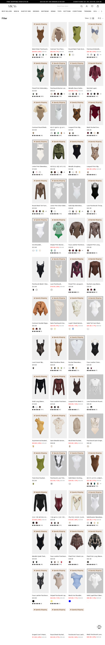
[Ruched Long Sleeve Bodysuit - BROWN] (88, 290)
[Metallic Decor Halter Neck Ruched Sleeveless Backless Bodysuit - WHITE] (69, 94)
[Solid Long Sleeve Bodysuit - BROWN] (40, 407)
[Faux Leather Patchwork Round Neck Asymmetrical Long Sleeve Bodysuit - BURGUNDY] (73, 250)
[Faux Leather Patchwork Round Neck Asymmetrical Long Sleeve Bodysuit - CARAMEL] (79, 250)
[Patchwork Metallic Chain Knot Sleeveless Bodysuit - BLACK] (94, 55)
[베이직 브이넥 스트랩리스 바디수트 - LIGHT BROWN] (98, 483)
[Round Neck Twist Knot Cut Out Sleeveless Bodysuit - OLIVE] (69, 55)
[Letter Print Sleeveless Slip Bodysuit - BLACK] (33, 172)
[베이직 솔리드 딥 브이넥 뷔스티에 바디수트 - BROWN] (61, 133)
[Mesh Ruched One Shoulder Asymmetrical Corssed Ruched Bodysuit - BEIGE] (94, 133)
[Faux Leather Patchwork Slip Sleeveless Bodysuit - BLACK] (51, 562)
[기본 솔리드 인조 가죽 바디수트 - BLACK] (55, 523)
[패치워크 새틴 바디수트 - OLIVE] (51, 172)
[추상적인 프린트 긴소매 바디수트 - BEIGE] (69, 523)
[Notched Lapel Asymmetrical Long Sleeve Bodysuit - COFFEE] (98, 94)
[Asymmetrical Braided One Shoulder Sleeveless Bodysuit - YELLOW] (33, 446)
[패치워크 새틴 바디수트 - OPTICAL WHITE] (58, 172)
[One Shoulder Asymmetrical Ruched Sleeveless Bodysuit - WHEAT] (40, 250)
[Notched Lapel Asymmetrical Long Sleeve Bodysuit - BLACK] (94, 94)
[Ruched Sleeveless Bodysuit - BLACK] (73, 368)
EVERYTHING (77, 11)
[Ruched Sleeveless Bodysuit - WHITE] (69, 368)
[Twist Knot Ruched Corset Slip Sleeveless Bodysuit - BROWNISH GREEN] (33, 483)
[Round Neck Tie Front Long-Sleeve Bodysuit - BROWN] (33, 211)
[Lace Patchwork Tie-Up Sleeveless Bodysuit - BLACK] (88, 211)
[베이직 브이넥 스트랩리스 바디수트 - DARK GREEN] (94, 483)
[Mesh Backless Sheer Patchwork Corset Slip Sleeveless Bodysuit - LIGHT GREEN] (61, 368)
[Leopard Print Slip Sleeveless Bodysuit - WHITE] (73, 133)
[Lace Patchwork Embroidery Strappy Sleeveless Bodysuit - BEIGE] (51, 290)
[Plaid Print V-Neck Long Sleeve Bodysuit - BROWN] (69, 562)
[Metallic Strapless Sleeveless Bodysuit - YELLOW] (79, 172)
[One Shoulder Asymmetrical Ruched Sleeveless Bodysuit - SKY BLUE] (36, 250)
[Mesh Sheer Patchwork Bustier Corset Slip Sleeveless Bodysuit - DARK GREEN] (43, 55)
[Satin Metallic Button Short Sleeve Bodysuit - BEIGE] (51, 446)
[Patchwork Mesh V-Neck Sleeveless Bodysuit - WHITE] (36, 290)
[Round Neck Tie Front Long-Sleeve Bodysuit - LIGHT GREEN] (43, 211)
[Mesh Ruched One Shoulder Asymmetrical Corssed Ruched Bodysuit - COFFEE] (98, 133)
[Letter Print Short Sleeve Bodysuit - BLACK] (51, 211)
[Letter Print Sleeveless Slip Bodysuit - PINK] (36, 172)
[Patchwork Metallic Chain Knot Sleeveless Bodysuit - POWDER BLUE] (98, 55)
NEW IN (16, 11)
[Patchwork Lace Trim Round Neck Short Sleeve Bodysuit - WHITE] (51, 483)
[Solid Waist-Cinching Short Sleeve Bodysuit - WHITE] (69, 483)
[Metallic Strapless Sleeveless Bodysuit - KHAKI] (76, 172)
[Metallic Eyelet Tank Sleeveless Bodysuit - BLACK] (33, 562)
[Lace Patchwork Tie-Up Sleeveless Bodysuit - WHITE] (91, 211)
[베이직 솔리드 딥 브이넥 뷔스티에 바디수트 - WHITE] (51, 133)
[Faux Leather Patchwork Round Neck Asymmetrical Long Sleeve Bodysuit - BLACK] (76, 250)
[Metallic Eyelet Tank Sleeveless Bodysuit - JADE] (36, 562)
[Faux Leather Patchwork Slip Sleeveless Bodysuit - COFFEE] (55, 562)
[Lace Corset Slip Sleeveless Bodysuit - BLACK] (33, 368)
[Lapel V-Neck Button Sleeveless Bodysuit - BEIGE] (69, 329)
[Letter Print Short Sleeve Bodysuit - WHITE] (55, 211)
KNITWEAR (45, 11)
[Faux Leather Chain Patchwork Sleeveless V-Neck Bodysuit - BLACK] (88, 368)
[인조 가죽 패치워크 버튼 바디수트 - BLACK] (33, 523)
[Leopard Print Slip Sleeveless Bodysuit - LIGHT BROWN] (88, 172)
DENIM (53, 11)
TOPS (59, 11)
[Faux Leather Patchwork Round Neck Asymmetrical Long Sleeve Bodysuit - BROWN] (69, 250)
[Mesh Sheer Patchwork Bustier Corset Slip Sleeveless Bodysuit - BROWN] (33, 55)
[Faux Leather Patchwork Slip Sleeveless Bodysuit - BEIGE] (58, 562)
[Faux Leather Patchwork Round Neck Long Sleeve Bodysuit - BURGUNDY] (51, 407)
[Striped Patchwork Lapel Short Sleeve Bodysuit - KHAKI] (51, 601)
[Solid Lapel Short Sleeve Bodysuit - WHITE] (88, 601)
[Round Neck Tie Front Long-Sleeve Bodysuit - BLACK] (40, 211)
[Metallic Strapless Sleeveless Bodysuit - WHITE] (73, 172)
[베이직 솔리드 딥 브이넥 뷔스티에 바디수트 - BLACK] (55, 133)
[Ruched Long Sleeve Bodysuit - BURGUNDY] (91, 290)
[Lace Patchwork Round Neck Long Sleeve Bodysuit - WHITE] (88, 407)
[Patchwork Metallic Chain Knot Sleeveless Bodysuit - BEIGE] (88, 55)
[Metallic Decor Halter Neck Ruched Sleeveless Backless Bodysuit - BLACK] (73, 94)
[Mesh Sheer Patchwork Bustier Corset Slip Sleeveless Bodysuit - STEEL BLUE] (40, 55)
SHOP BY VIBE (26, 11)
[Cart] (97, 6)
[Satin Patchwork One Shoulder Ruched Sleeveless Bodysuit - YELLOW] (55, 329)
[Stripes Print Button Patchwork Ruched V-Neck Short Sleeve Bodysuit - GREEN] (51, 250)
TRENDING (87, 11)
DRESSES (36, 11)
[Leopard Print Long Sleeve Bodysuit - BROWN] (88, 250)
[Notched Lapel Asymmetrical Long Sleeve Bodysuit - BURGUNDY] (88, 94)
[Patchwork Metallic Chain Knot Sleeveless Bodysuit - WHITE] (91, 55)
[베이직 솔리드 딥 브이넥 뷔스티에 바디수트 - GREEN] (58, 133)
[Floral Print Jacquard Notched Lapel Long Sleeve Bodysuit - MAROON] (69, 290)
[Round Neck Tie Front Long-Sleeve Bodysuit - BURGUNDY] (36, 211)
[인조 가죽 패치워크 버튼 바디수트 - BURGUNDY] (36, 523)
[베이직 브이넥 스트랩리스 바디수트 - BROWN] (88, 483)
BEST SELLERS (7, 11)
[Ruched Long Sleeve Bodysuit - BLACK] (94, 290)
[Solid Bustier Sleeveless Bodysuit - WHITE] (88, 523)
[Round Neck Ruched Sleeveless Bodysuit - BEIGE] (51, 640)
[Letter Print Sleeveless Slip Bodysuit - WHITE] (40, 172)
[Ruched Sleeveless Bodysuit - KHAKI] (76, 368)
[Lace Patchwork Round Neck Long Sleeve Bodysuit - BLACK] (91, 407)
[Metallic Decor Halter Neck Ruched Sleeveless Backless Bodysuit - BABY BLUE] (79, 94)
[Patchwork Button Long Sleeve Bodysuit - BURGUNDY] (55, 94)
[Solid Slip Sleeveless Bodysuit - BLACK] (73, 211)
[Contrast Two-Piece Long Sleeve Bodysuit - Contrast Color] (61, 55)
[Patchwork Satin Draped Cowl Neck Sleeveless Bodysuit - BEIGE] (88, 446)
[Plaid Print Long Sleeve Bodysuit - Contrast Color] (88, 562)
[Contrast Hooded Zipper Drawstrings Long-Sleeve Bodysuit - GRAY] (40, 329)
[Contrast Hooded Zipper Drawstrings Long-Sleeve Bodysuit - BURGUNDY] (36, 329)
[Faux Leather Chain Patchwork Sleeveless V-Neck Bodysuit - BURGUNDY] (91, 368)
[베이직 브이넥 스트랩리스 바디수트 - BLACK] (91, 483)
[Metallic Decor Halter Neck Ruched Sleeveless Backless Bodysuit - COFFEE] (76, 94)
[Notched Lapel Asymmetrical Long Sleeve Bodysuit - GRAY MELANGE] (91, 94)
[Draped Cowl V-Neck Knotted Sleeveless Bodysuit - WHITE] (33, 640)
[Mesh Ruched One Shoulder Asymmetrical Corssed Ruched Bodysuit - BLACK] (91, 133)
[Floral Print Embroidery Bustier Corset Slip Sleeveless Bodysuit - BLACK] (36, 94)
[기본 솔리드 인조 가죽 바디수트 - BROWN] (58, 523)
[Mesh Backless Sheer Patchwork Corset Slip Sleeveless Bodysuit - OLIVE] (58, 368)
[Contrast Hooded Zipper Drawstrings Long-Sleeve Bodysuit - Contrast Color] (33, 329)
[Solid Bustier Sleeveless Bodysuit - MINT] (98, 523)
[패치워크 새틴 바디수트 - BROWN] (61, 172)
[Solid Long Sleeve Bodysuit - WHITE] (36, 407)
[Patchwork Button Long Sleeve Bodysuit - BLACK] (61, 94)
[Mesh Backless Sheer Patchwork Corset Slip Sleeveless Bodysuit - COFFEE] (51, 368)
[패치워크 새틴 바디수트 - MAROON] (55, 172)
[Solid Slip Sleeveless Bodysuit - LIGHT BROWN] (76, 211)
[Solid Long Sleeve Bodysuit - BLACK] (33, 407)
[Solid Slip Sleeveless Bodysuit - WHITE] (69, 211)
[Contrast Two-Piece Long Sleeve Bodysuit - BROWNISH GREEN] (55, 55)
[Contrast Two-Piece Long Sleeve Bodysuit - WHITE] (58, 55)
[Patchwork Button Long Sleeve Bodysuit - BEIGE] (51, 94)
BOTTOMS (67, 11)
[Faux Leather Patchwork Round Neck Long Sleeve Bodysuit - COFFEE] (58, 407)
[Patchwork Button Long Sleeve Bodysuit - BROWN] (58, 94)
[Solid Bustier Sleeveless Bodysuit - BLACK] (91, 523)
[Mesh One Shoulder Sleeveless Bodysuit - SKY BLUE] (69, 601)
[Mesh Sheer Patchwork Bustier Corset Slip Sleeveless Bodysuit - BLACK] (36, 55)
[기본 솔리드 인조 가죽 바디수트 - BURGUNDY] (51, 523)
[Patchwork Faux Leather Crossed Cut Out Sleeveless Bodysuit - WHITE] (69, 640)
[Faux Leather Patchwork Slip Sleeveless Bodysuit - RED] (61, 562)
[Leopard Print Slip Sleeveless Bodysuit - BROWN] (69, 133)
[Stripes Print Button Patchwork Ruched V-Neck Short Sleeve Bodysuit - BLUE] (55, 250)
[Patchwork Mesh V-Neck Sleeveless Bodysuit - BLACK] (33, 290)
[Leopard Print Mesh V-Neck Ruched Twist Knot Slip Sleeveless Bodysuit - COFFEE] (69, 407)
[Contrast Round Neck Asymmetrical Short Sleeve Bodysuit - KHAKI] (33, 133)
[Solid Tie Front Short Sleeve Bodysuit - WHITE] (88, 329)
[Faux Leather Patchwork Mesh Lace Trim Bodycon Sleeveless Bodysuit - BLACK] (33, 601)
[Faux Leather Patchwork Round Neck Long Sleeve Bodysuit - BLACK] (55, 407)
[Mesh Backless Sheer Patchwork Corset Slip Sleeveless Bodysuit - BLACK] (55, 368)
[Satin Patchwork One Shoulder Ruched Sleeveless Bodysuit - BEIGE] (51, 329)
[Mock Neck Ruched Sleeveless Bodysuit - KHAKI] (69, 446)
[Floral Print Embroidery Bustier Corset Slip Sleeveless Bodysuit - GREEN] (33, 94)
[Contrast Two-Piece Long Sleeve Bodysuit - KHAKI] (51, 55)
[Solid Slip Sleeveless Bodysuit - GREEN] (79, 211)
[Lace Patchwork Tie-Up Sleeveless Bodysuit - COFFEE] (94, 211)
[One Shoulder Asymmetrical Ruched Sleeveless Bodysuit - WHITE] (33, 250)
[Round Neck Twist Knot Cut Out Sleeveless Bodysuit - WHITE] (73, 55)
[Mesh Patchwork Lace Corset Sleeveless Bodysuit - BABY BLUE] (88, 640)
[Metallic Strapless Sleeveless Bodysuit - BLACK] (69, 172)
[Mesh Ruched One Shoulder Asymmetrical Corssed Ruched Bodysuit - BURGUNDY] (88, 133)
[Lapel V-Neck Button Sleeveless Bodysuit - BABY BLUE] (73, 329)
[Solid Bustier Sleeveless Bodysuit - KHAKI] (94, 523)
